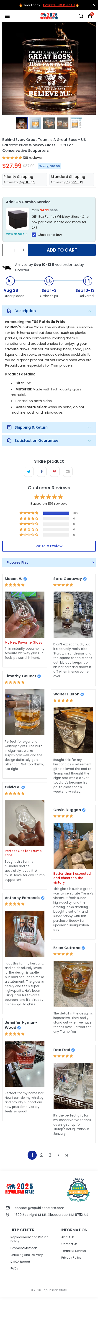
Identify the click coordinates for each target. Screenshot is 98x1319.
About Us (68, 1237)
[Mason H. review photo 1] (25, 614)
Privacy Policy (71, 1257)
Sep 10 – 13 (75, 182)
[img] (14, 584)
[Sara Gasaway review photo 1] (73, 614)
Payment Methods (23, 1248)
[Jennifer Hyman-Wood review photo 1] (25, 1063)
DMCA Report (20, 1261)
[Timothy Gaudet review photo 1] (25, 712)
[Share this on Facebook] (42, 472)
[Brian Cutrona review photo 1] (73, 983)
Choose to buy (49, 234)
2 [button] (41, 1155)
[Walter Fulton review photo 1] (73, 730)
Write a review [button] (49, 546)
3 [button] (50, 1155)
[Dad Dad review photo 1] (73, 1085)
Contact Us (69, 1244)
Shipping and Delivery (26, 1255)
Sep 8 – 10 (27, 182)
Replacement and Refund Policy (29, 1239)
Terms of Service (73, 1251)
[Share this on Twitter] (29, 472)
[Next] (92, 68)
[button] (12, 157)
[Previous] (5, 68)
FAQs (14, 1268)
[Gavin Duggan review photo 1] (73, 845)
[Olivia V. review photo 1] (25, 823)
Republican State (54, 1290)
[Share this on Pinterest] (55, 472)
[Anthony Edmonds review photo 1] (25, 933)
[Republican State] (49, 16)
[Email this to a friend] (68, 472)
